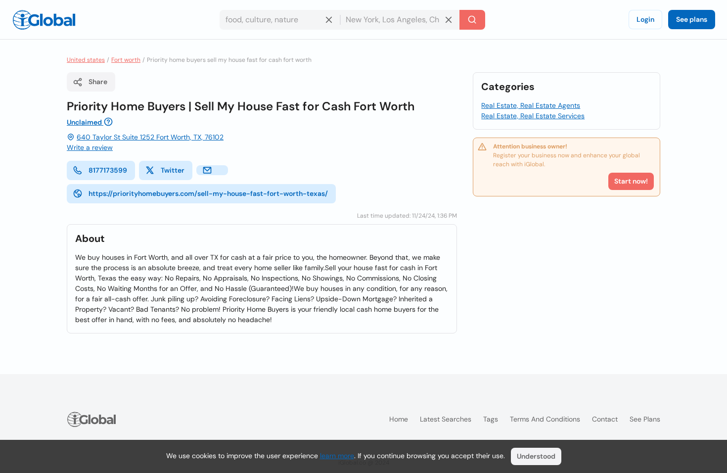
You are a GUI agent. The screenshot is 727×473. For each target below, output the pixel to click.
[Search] (472, 20)
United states (86, 60)
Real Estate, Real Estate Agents (530, 105)
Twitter (172, 170)
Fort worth (125, 60)
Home (398, 419)
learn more (337, 455)
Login (645, 19)
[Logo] (44, 20)
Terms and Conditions (545, 419)
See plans (691, 19)
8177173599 (108, 170)
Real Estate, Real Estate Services (533, 115)
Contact (605, 419)
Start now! (631, 181)
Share (98, 81)
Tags (490, 419)
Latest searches (445, 419)
